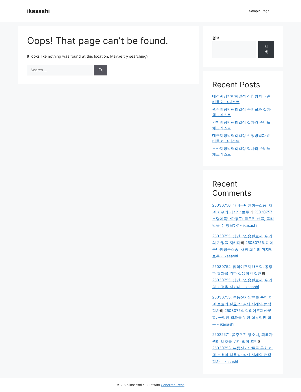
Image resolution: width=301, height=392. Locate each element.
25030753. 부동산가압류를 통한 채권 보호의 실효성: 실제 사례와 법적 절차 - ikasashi (242, 355)
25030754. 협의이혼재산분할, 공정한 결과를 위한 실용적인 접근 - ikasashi (241, 317)
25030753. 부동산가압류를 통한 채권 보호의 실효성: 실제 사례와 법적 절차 (242, 304)
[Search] (100, 70)
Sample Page (259, 11)
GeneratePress (172, 385)
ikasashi (38, 11)
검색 (216, 38)
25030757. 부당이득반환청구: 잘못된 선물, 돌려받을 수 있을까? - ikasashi (243, 219)
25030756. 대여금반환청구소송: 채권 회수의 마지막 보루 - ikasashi (242, 249)
